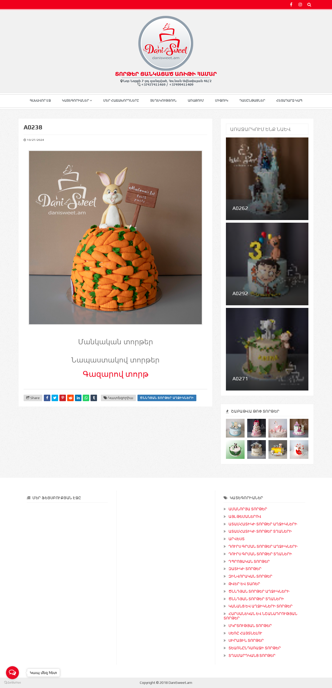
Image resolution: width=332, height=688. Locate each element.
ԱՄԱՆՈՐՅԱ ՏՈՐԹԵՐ (248, 509)
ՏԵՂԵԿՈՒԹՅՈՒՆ (163, 100)
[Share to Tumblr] (94, 398)
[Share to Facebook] (47, 398)
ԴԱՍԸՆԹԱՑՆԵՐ (252, 100)
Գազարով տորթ (115, 374)
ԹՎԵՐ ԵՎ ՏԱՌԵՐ (244, 584)
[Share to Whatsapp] (86, 398)
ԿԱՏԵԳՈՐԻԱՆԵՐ (75, 100)
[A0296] (299, 428)
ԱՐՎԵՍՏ (237, 539)
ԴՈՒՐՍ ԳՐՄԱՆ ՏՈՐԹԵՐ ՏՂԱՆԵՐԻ (260, 554)
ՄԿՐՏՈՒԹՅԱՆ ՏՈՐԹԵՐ (250, 626)
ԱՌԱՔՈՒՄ (196, 100)
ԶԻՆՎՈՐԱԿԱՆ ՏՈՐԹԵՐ (250, 576)
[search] (309, 4)
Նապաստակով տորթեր (115, 360)
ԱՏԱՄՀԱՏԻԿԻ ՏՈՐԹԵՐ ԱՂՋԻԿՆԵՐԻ (263, 524)
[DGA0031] (256, 449)
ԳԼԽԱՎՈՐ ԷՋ (40, 100)
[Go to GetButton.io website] (12, 682)
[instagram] (300, 4)
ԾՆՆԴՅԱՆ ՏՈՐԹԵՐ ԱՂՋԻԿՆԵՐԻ (167, 397)
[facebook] (291, 4)
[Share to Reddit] (70, 398)
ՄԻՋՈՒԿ (221, 100)
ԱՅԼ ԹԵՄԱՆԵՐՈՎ (245, 516)
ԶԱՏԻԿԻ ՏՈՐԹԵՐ (245, 569)
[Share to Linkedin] (78, 398)
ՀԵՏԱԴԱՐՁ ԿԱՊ (289, 100)
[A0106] (277, 428)
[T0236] (277, 449)
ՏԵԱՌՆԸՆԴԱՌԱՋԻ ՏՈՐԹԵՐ (255, 648)
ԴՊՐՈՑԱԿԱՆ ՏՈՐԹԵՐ (249, 561)
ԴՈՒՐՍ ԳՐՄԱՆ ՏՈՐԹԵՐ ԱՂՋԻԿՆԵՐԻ (263, 546)
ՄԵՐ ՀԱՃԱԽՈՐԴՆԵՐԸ (121, 100)
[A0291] (256, 428)
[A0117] (299, 449)
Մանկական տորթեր (115, 342)
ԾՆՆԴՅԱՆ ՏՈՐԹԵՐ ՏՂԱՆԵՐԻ (256, 599)
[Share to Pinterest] (62, 398)
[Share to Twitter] (55, 398)
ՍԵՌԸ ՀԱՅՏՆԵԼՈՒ (245, 633)
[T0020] (235, 449)
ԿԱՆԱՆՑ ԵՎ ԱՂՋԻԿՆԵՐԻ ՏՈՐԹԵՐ (261, 606)
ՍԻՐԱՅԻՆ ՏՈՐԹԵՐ (246, 640)
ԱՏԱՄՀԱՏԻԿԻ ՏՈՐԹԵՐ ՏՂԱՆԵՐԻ (260, 531)
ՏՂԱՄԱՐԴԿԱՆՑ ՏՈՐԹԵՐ (252, 655)
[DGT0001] (235, 428)
